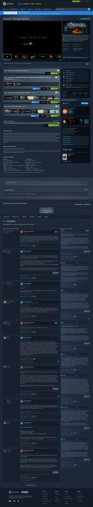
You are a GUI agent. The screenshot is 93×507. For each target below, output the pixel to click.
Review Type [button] (6, 216)
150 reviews (9, 324)
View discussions (66, 142)
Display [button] (46, 216)
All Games (5, 17)
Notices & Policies (69, 498)
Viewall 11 (86, 121)
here (29, 193)
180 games (9, 302)
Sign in (5, 63)
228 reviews (9, 253)
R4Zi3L (8, 322)
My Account (79, 501)
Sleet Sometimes (10, 301)
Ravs (8, 336)
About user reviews (78, 204)
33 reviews (9, 232)
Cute (76, 57)
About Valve (57, 493)
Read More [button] (55, 272)
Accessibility (67, 496)
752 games (9, 323)
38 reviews (9, 423)
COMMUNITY (26, 4)
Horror (64, 57)
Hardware (57, 498)
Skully (8, 366)
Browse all (56, 121)
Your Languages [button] (10, 221)
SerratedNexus (10, 230)
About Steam (45, 493)
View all (86, 189)
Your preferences (86, 204)
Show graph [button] (85, 216)
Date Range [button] (32, 216)
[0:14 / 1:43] (32, 37)
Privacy (66, 493)
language (86, 1)
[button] (5, 9)
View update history (67, 138)
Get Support (79, 498)
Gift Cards (45, 503)
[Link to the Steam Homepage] (8, 5)
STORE (20, 4)
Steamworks (45, 498)
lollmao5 (9, 450)
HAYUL (8, 400)
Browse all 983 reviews (31, 485)
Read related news (67, 140)
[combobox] (71, 9)
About (33, 4)
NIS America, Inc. (77, 49)
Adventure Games (11, 17)
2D (85, 57)
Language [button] (24, 216)
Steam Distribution (46, 501)
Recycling (57, 501)
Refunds (66, 503)
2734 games (9, 401)
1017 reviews (9, 284)
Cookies (66, 501)
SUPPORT (38, 4)
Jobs (56, 496)
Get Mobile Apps (80, 496)
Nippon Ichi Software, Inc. (78, 48)
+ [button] (87, 57)
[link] (45, 88)
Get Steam (79, 493)
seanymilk (9, 282)
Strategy (73, 57)
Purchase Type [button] (15, 216)
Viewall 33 (70, 111)
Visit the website (66, 136)
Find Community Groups (68, 144)
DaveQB (8, 250)
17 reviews (9, 451)
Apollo (8, 422)
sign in (82, 1)
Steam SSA (45, 496)
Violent (83, 57)
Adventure (68, 57)
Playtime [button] (39, 216)
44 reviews (9, 338)
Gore (79, 57)
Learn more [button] (84, 103)
